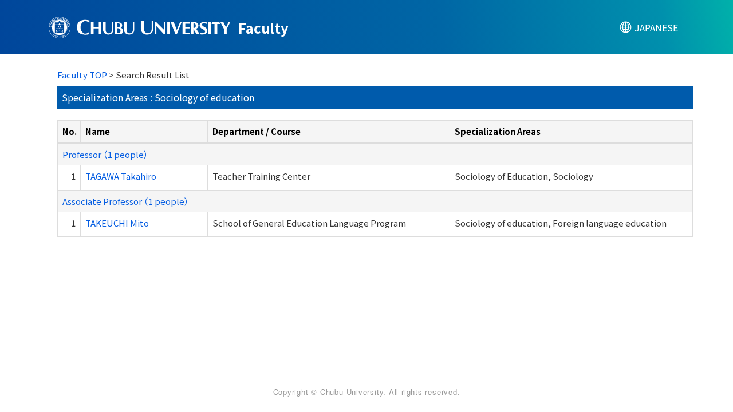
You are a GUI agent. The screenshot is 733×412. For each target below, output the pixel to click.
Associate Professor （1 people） (125, 201)
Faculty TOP (82, 75)
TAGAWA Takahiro (120, 176)
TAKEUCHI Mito (117, 223)
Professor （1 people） (105, 154)
